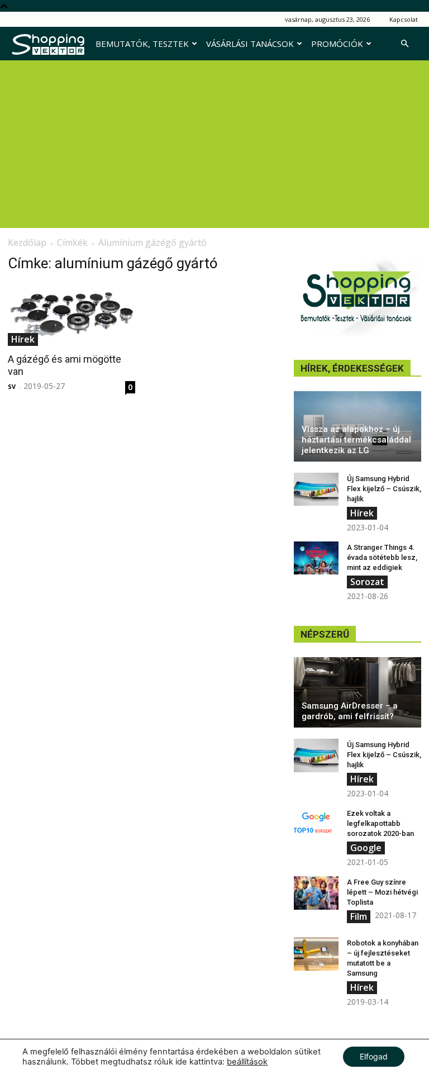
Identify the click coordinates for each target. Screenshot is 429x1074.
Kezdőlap (27, 242)
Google (366, 848)
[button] (404, 44)
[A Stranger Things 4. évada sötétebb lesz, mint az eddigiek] (316, 558)
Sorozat (367, 582)
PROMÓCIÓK (337, 43)
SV (12, 386)
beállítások (247, 1062)
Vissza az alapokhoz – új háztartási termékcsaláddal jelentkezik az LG (356, 439)
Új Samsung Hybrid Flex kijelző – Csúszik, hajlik (384, 488)
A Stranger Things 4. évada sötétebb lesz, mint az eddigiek (382, 557)
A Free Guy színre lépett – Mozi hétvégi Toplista (382, 892)
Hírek (23, 339)
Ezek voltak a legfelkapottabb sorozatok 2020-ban (380, 823)
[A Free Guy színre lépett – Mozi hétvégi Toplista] (316, 893)
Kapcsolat (403, 19)
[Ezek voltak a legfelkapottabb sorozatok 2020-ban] (316, 824)
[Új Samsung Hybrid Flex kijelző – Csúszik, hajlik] (316, 489)
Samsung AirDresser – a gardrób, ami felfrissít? (350, 711)
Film (358, 916)
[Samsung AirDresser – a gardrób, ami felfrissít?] (357, 692)
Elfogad (374, 1056)
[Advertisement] (214, 144)
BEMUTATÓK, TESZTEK (142, 43)
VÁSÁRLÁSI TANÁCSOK (250, 43)
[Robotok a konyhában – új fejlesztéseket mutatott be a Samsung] (316, 954)
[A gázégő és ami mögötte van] (71, 314)
